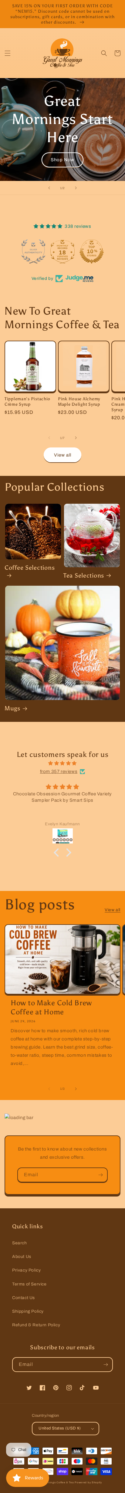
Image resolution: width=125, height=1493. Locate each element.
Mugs (12, 708)
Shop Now (62, 159)
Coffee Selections (30, 567)
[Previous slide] (49, 188)
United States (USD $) (60, 1428)
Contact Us (23, 1297)
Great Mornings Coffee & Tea (54, 1482)
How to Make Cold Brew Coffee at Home (51, 1007)
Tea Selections (83, 575)
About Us (21, 1256)
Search (19, 1243)
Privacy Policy (26, 1270)
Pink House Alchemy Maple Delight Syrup (79, 401)
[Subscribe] (100, 1174)
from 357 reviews (59, 771)
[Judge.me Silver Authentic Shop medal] (33, 251)
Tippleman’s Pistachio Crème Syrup (27, 401)
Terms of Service (29, 1284)
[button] (7, 53)
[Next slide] (76, 188)
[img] (62, 763)
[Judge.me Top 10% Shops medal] (91, 251)
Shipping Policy (28, 1311)
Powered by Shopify (88, 1482)
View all (62, 455)
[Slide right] (76, 437)
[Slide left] (49, 437)
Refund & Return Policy (36, 1325)
